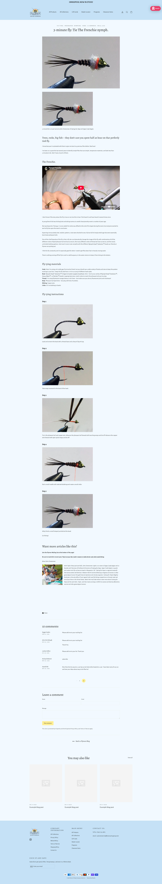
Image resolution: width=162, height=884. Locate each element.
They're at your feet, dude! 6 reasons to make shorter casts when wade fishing (83, 557)
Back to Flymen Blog (82, 741)
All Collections (64, 12)
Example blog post (36, 807)
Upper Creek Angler (88, 129)
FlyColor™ (56, 276)
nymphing (77, 25)
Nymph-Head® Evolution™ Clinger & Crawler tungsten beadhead (65, 274)
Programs (97, 12)
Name (43, 699)
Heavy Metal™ (46, 276)
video (84, 25)
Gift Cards (75, 12)
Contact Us (54, 850)
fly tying (60, 25)
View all (130, 757)
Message (44, 708)
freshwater (69, 25)
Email (82, 699)
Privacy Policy (74, 728)
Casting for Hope (96, 568)
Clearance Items (108, 12)
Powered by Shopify (91, 877)
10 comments (91, 25)
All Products (52, 12)
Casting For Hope (75, 129)
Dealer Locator (85, 12)
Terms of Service (84, 728)
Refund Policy (54, 840)
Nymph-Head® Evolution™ (97, 244)
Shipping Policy (55, 847)
